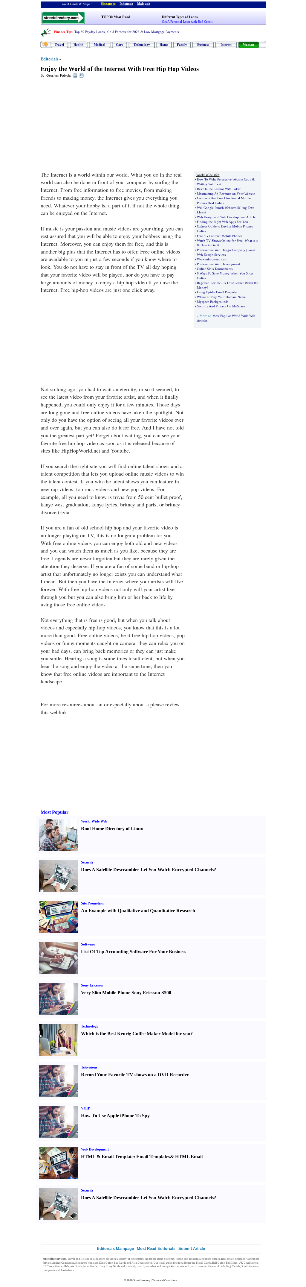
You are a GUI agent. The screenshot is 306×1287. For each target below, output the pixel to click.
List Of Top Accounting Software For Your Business (133, 951)
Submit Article (191, 1248)
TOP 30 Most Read (115, 17)
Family (182, 44)
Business (203, 44)
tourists (194, 1266)
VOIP (85, 1108)
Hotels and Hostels (187, 1258)
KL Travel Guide (52, 1266)
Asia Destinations (141, 1262)
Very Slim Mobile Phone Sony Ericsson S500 (126, 992)
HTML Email (189, 1156)
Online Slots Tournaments (214, 269)
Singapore (108, 3)
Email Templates (153, 1156)
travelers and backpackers (161, 1266)
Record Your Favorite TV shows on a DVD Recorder (135, 1074)
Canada (236, 1266)
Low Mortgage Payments (161, 32)
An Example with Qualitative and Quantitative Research (138, 910)
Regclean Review (209, 283)
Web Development (95, 1149)
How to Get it (210, 245)
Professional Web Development (218, 264)
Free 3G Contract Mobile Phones (219, 236)
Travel (59, 44)
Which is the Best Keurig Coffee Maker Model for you (135, 1033)
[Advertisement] (89, 126)
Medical (99, 44)
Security (87, 862)
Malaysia (143, 3)
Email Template (118, 1156)
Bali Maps (232, 1262)
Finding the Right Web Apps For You (222, 222)
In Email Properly (224, 292)
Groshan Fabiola (58, 75)
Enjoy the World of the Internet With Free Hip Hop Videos (120, 68)
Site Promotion (92, 903)
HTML (88, 1156)
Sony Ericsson (92, 985)
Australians (67, 1270)
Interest (226, 44)
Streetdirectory (141, 1280)
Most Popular (54, 812)
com (224, 259)
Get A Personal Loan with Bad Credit (187, 21)
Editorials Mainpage (115, 1248)
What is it (251, 240)
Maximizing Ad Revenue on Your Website (226, 193)
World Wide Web (94, 821)
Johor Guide (90, 1266)
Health (78, 44)
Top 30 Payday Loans (89, 32)
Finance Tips (63, 32)
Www (200, 259)
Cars (119, 44)
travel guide (165, 1262)
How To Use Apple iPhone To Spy (115, 1115)
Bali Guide (218, 1262)
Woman (248, 44)
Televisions (89, 1067)
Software (88, 944)
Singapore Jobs (84, 1270)
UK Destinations (248, 1262)
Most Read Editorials (156, 1248)
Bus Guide (120, 1262)
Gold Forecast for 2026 (123, 32)
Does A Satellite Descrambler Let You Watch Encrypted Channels (147, 869)
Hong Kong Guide (109, 1266)
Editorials (49, 59)
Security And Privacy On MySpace (221, 306)
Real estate (227, 1258)
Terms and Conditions (165, 1280)
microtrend (213, 259)
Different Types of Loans (180, 17)
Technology (142, 44)
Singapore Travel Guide (197, 1262)
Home (164, 44)
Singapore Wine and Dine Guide (94, 1262)
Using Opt (204, 292)
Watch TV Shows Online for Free (220, 240)
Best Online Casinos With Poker (219, 189)
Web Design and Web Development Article (226, 217)
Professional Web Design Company (221, 250)
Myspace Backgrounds (212, 301)
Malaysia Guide (73, 1266)
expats (180, 1266)
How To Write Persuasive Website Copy (224, 179)
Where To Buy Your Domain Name (221, 297)
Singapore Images (209, 1258)
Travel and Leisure (78, 1258)
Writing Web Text (209, 184)
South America (249, 1266)
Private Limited (52, 1262)
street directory (165, 1258)
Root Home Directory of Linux (112, 828)
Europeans (49, 1270)
